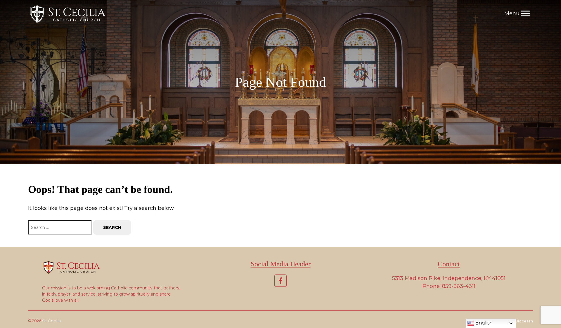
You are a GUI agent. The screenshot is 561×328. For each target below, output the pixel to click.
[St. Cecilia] (67, 13)
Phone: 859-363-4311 (449, 286)
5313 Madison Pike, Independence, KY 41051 (448, 278)
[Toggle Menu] (525, 13)
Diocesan (524, 321)
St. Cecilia (51, 320)
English (483, 323)
